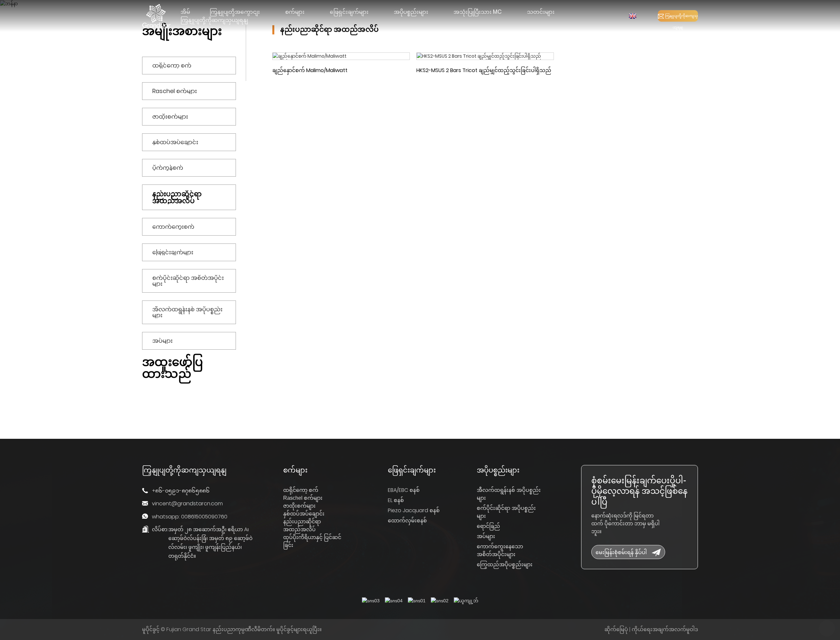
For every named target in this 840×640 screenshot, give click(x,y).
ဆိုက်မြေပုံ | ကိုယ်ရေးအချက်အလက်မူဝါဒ (651, 629)
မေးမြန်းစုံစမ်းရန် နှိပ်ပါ (621, 552)
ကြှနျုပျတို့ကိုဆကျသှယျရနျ (681, 18)
